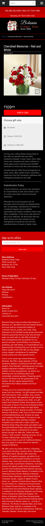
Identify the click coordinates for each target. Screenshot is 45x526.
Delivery (5, 292)
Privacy (5, 295)
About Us (5, 308)
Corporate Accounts (10, 316)
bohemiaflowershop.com (14, 415)
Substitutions (7, 297)
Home (4, 36)
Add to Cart (22, 112)
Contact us (6, 313)
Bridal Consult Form (10, 311)
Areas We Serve (8, 290)
